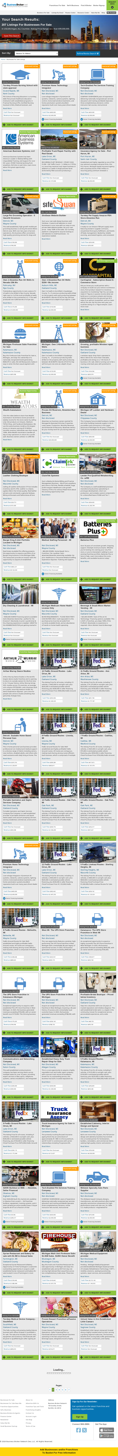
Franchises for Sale (57, 5)
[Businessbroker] (15, 5)
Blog (103, 13)
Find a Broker (86, 5)
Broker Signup (99, 5)
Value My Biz (95, 13)
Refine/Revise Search (86, 53)
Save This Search (11, 36)
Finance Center (70, 13)
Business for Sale (43, 13)
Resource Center (83, 13)
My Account (111, 12)
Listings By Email (57, 13)
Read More (7, 108)
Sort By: (6, 53)
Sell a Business (73, 5)
